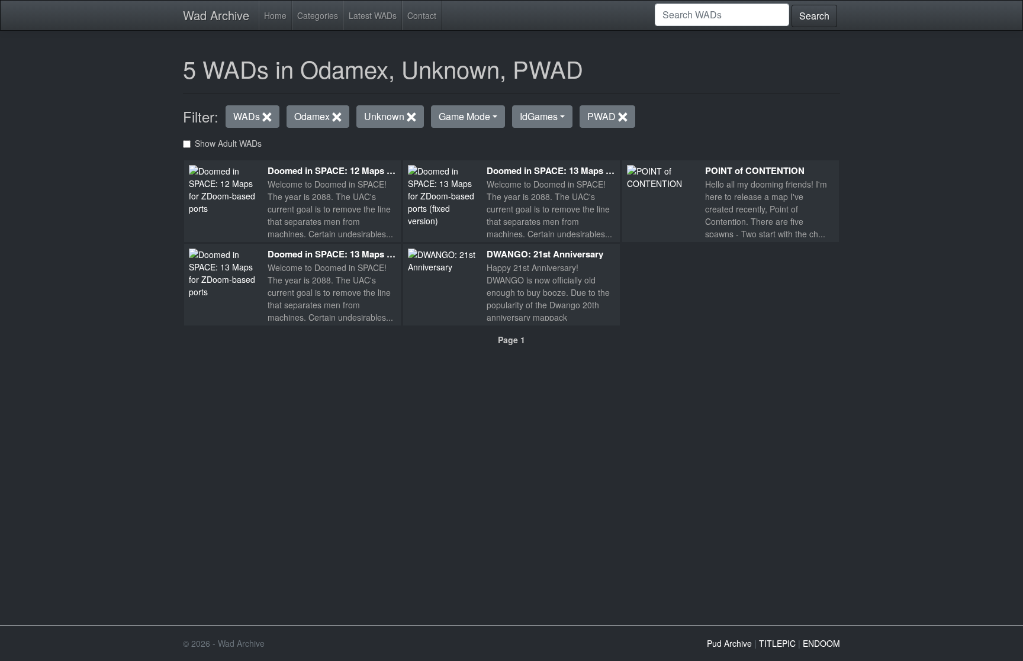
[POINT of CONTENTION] (661, 176)
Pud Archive (729, 643)
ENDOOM (821, 643)
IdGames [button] (539, 116)
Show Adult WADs (228, 143)
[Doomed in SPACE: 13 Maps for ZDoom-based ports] (223, 272)
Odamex (313, 116)
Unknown (385, 116)
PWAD (602, 116)
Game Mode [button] (464, 116)
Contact (421, 15)
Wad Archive (216, 15)
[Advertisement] (511, 428)
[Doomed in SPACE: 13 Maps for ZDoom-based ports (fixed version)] (442, 195)
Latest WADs (373, 15)
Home (275, 15)
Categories (317, 15)
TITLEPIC (777, 643)
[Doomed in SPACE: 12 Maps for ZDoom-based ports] (223, 188)
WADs (247, 116)
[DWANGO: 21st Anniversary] (442, 259)
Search (814, 15)
